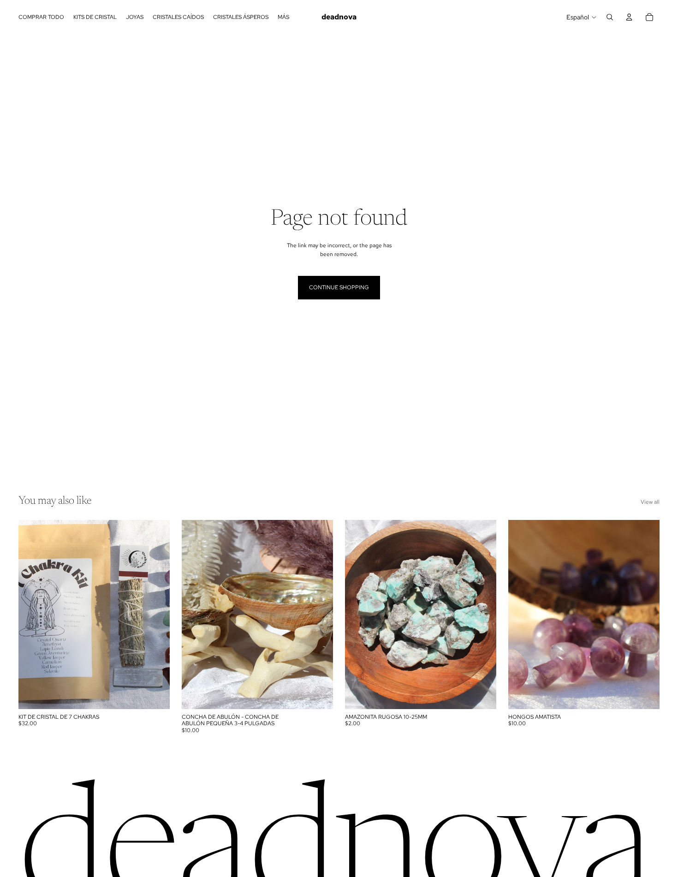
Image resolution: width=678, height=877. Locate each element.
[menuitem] (283, 17)
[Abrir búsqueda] (610, 17)
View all (650, 502)
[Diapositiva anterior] (195, 614)
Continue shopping (339, 287)
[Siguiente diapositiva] (319, 614)
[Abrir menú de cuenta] (629, 17)
